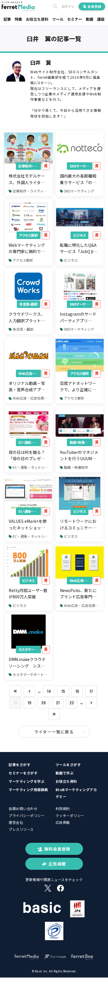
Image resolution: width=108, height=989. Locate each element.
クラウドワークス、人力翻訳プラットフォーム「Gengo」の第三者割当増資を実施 (27, 317)
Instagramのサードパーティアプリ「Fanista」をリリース (79, 317)
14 (49, 691)
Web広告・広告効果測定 (29, 373)
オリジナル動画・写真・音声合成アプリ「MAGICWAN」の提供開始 (27, 386)
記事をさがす (19, 764)
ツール (57, 19)
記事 (7, 19)
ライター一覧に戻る (54, 731)
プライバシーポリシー (27, 815)
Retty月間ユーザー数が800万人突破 (28, 593)
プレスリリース (21, 829)
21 (58, 702)
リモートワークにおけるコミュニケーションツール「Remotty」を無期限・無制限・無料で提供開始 (78, 524)
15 (63, 691)
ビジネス (79, 235)
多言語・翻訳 (28, 304)
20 (43, 702)
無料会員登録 (57, 849)
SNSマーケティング (81, 165)
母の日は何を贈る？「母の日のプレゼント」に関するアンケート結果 (27, 455)
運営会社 (16, 822)
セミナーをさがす (23, 772)
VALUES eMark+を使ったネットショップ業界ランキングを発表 (28, 524)
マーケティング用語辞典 (28, 789)
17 (91, 691)
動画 (89, 19)
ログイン (68, 6)
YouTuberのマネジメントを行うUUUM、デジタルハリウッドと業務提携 (79, 455)
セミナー (74, 19)
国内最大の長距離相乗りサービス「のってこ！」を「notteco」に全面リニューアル (78, 179)
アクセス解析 (28, 235)
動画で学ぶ (65, 772)
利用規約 (63, 808)
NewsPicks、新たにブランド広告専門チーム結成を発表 (78, 593)
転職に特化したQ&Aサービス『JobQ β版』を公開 (79, 248)
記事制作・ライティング (29, 165)
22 (71, 702)
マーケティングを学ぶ (26, 781)
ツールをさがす (68, 764)
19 (29, 702)
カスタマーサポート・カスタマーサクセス (29, 649)
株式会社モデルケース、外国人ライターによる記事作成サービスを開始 (27, 179)
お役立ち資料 (37, 19)
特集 (18, 19)
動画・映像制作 (80, 442)
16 (77, 691)
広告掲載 (63, 822)
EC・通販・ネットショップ (29, 442)
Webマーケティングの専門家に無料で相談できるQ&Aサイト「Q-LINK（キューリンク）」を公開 (27, 248)
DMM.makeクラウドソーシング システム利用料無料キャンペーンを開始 (27, 662)
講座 (101, 19)
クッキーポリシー (70, 815)
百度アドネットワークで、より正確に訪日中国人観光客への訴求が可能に (78, 386)
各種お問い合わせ (23, 808)
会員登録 (94, 6)
